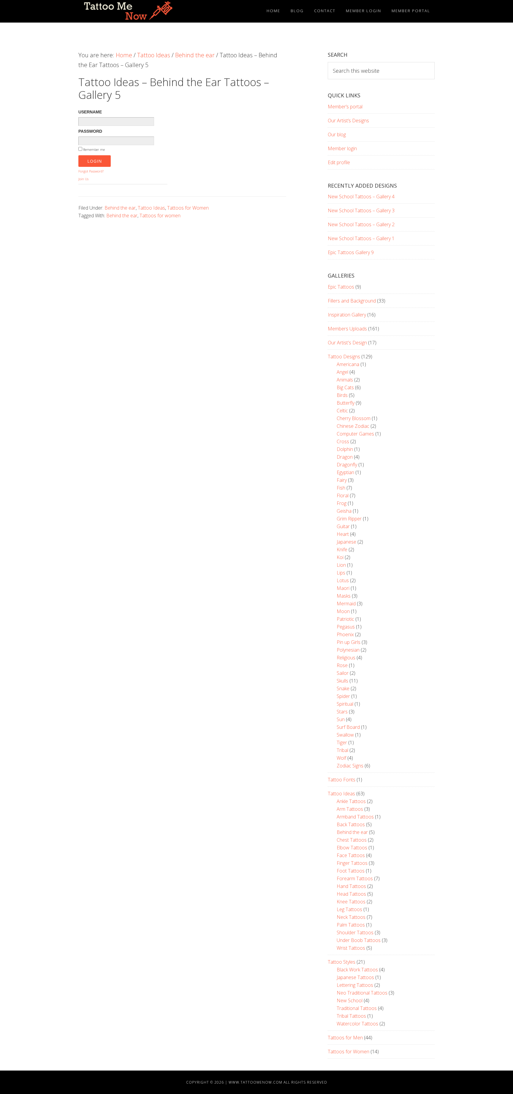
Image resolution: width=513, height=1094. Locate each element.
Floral (343, 495)
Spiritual (345, 704)
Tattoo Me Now (131, 11)
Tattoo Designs (344, 356)
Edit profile (339, 162)
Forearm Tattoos (355, 878)
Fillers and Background (352, 300)
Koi (340, 557)
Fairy (342, 480)
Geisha (344, 511)
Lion (341, 565)
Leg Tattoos (349, 909)
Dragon (345, 457)
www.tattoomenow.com (255, 1082)
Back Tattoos (351, 824)
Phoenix (345, 634)
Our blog (337, 134)
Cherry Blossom (353, 418)
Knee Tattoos (351, 901)
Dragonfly (347, 464)
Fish (341, 488)
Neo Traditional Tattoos (362, 992)
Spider (343, 696)
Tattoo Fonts (341, 779)
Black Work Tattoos (357, 969)
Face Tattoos (351, 855)
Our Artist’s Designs (348, 120)
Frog (341, 503)
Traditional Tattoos (357, 1008)
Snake (343, 688)
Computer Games (355, 433)
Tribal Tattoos (351, 1016)
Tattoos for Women (188, 208)
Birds (342, 395)
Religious (346, 657)
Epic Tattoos (341, 287)
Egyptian (345, 472)
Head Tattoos (351, 894)
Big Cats (345, 387)
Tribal (342, 750)
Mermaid (346, 603)
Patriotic (345, 619)
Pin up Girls (348, 642)
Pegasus (346, 626)
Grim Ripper (349, 518)
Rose (342, 665)
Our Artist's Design (347, 342)
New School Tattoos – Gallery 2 (361, 224)
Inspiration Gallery (347, 314)
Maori (343, 588)
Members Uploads (347, 328)
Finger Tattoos (352, 863)
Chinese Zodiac (353, 426)
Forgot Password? (91, 171)
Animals (345, 379)
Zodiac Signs (350, 765)
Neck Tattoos (351, 917)
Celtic (342, 410)
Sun (341, 719)
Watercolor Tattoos (357, 1023)
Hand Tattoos (351, 886)
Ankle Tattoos (351, 801)
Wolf (341, 758)
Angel (342, 372)
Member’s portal (345, 106)
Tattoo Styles (341, 962)
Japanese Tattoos (355, 977)
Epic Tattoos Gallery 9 (351, 252)
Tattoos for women (160, 215)
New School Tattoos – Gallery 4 (361, 196)
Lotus (343, 580)
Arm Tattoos (350, 809)
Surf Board (348, 727)
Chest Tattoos (352, 840)
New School (349, 1000)
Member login (342, 148)
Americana (348, 364)
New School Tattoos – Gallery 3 (361, 210)
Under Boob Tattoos (359, 940)
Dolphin (345, 449)
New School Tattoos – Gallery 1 (361, 238)
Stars (342, 711)
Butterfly (345, 403)
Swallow (345, 735)
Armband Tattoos (355, 816)
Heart (343, 534)
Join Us (83, 179)
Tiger (342, 742)
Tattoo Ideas (151, 208)
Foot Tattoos (351, 870)
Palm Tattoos (351, 925)
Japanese (346, 542)
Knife (342, 549)
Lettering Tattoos (355, 985)
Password (90, 131)
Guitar (343, 526)
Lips (341, 572)
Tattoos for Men (345, 1037)
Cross (343, 441)
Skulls (342, 680)
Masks (344, 596)
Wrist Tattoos (351, 948)
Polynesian (348, 650)
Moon (343, 611)
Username (90, 112)
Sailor (343, 673)
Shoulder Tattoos (355, 932)
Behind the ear (120, 208)
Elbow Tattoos (352, 847)
